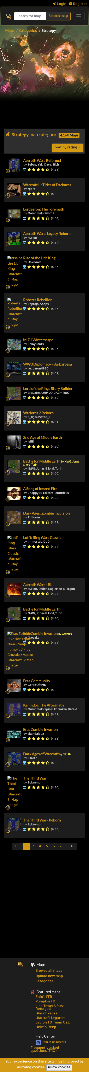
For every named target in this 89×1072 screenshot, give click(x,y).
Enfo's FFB (44, 997)
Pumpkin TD (45, 1002)
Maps (9, 30)
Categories (28, 31)
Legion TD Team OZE (53, 1023)
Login (61, 4)
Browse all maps (49, 971)
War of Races (46, 1014)
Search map (58, 16)
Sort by (66, 148)
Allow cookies (59, 1067)
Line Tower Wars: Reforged (50, 1007)
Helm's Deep (46, 1027)
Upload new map (49, 976)
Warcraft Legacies (50, 1018)
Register (79, 4)
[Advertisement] (44, 82)
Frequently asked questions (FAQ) (45, 1049)
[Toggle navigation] (79, 16)
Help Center (45, 1036)
